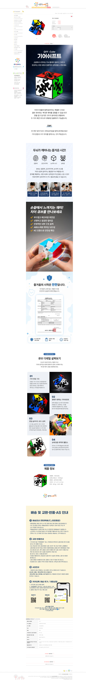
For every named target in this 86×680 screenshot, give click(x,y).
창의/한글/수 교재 (17, 47)
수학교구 (15, 41)
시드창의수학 (16, 25)
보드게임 (15, 34)
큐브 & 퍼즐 (16, 31)
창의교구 (15, 44)
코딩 (15, 28)
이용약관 (59, 674)
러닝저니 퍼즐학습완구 (18, 52)
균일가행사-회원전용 (17, 21)
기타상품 (15, 49)
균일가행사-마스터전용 (18, 20)
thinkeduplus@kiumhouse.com (67, 678)
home (56, 13)
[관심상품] (67, 34)
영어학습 (15, 39)
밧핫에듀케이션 (16, 53)
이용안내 (70, 674)
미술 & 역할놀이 (17, 45)
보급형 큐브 (65, 13)
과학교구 (15, 42)
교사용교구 (16, 37)
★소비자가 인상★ (17, 17)
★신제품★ (16, 15)
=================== (18, 13)
